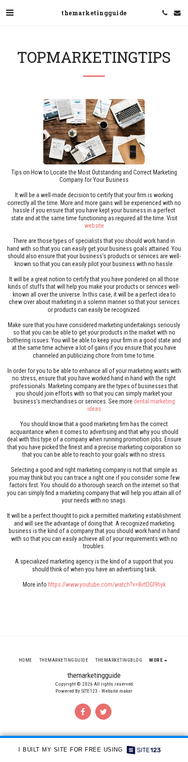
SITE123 (89, 691)
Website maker (116, 691)
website (94, 225)
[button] (9, 12)
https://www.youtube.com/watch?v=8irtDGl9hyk (107, 584)
